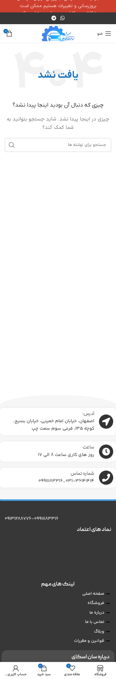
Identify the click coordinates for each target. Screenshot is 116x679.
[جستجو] (12, 145)
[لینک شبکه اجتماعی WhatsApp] (62, 18)
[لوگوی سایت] (58, 33)
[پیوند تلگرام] (53, 18)
